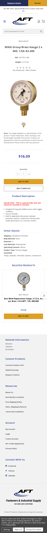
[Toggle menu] (6, 21)
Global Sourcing (11, 370)
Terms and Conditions (14, 412)
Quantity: (23, 169)
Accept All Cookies (33, 529)
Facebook (12, 466)
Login (7, 434)
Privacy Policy (11, 448)
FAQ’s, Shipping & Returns (16, 407)
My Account (10, 429)
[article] (23, 297)
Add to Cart (23, 316)
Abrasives (8, 344)
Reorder (38, 3)
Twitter (11, 471)
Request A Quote (14, 3)
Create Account (11, 439)
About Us (9, 392)
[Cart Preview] (43, 21)
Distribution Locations (14, 397)
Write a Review (31, 70)
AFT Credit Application (14, 444)
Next (44, 296)
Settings (6, 529)
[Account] (39, 21)
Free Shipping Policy (13, 402)
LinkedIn (11, 476)
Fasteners (8, 347)
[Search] (41, 31)
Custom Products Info (14, 365)
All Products (9, 349)
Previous (3, 296)
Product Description (23, 196)
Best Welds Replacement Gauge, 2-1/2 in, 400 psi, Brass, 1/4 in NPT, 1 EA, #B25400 (23, 299)
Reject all (18, 529)
